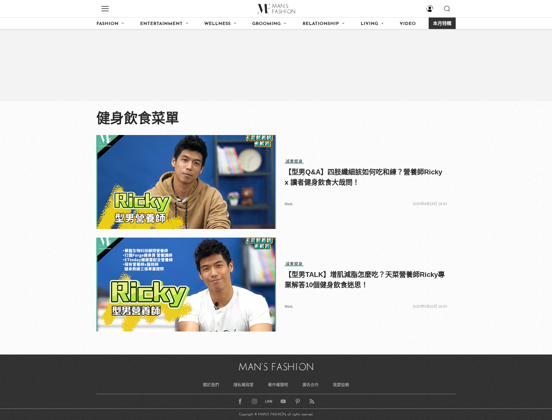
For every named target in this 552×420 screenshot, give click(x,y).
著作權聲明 (278, 384)
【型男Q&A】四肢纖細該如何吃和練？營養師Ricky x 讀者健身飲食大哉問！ (363, 177)
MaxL (289, 204)
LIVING (369, 24)
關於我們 (211, 384)
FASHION (107, 24)
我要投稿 (341, 384)
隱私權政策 (243, 384)
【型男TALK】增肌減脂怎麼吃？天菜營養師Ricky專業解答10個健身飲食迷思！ (365, 280)
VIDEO (408, 24)
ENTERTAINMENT (161, 24)
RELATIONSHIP (320, 24)
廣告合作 (310, 384)
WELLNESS (217, 24)
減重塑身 (294, 161)
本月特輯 (442, 24)
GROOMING (266, 24)
